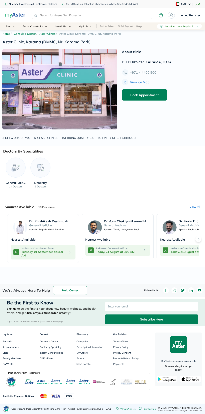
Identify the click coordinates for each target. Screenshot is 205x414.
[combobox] (92, 15)
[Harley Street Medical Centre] (127, 382)
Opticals (83, 26)
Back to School (107, 26)
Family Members (12, 358)
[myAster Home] (6, 409)
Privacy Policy (120, 347)
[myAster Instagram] (174, 290)
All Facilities (46, 358)
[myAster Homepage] (15, 15)
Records (7, 341)
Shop (8, 26)
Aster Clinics (47, 34)
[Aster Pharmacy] (43, 382)
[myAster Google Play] (167, 379)
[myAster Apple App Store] (190, 379)
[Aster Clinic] (71, 381)
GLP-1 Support (125, 26)
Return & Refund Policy (126, 358)
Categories (82, 341)
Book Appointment (144, 95)
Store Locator (83, 363)
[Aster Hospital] (56, 381)
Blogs (139, 26)
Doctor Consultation (33, 26)
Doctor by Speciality (50, 347)
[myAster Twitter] (183, 290)
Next (198, 239)
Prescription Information (89, 347)
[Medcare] (99, 381)
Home (6, 34)
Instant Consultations (51, 352)
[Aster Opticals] (84, 381)
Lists (5, 352)
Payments (118, 363)
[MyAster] (28, 381)
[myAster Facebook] (166, 290)
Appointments (11, 347)
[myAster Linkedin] (191, 290)
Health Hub (61, 26)
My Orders (82, 352)
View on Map (140, 82)
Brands (80, 358)
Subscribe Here (151, 319)
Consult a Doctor (25, 34)
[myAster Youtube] (199, 290)
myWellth (8, 363)
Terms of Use (120, 341)
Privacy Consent (122, 352)
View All (195, 207)
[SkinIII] (141, 382)
